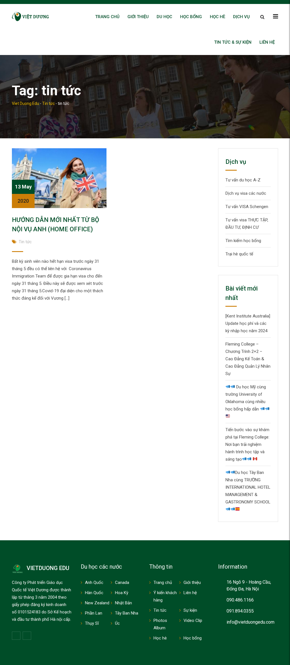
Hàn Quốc (94, 592)
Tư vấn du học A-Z (243, 180)
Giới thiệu (138, 16)
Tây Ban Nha (126, 613)
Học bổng (191, 16)
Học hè (217, 16)
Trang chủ (107, 16)
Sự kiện (190, 610)
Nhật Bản (123, 602)
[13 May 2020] (59, 178)
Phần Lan (93, 613)
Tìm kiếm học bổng (243, 240)
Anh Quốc (94, 582)
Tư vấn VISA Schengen (246, 206)
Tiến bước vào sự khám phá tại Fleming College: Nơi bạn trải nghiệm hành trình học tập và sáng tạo (247, 444)
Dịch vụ (241, 16)
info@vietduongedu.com (250, 622)
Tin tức (25, 241)
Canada (122, 582)
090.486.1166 (240, 600)
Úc (117, 623)
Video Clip (193, 620)
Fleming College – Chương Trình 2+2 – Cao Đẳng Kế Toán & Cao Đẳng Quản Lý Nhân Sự (247, 359)
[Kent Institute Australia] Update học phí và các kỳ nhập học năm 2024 (247, 323)
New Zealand (97, 602)
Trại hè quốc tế (239, 254)
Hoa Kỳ (121, 592)
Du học (164, 16)
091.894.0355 (240, 611)
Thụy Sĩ (92, 623)
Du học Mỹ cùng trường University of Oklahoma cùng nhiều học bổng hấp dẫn (245, 398)
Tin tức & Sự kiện (232, 42)
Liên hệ (267, 42)
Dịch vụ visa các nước (245, 193)
